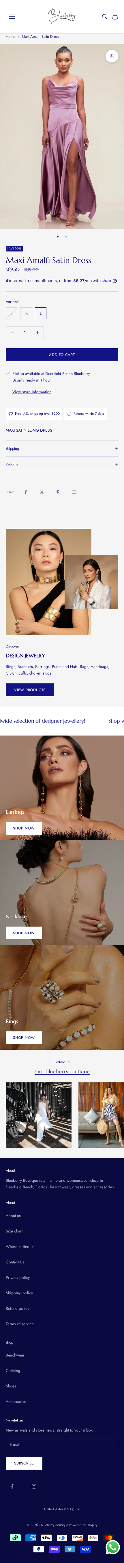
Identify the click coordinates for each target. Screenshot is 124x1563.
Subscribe (24, 1463)
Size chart (14, 1231)
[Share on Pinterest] (58, 492)
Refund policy (17, 1308)
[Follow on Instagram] (34, 1486)
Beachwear (15, 1355)
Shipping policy (19, 1293)
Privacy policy (18, 1277)
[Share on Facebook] (25, 492)
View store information (31, 392)
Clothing (13, 1370)
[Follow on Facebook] (12, 1486)
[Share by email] (74, 492)
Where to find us (20, 1246)
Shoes (11, 1386)
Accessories (16, 1401)
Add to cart (62, 354)
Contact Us (15, 1262)
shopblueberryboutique (62, 1071)
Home (10, 36)
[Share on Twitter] (41, 492)
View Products (30, 690)
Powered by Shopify (83, 1525)
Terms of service (20, 1324)
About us (13, 1215)
